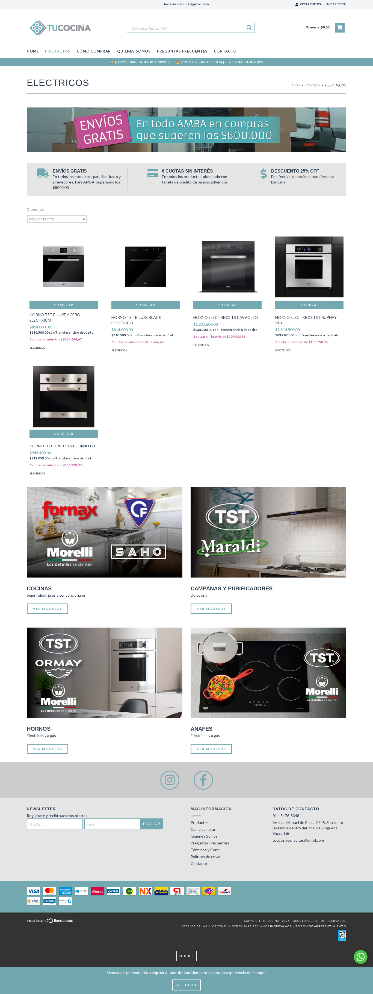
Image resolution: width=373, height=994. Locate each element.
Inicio (296, 85)
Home (33, 51)
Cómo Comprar (94, 51)
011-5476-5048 (286, 815)
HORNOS (312, 85)
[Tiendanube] (51, 922)
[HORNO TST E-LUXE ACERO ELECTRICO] (63, 267)
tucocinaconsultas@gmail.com (186, 4)
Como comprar (203, 829)
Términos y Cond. (205, 849)
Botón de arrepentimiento (320, 926)
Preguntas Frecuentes (182, 51)
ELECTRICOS (37, 347)
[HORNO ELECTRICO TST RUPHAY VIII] (309, 267)
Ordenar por (35, 209)
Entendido (186, 985)
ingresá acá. (281, 926)
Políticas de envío (205, 856)
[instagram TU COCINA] (169, 780)
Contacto (225, 51)
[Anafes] (268, 673)
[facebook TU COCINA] (203, 780)
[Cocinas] (104, 532)
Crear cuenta (311, 4)
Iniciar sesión (336, 4)
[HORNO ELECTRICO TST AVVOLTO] (227, 267)
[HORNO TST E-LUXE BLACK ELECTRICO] (145, 267)
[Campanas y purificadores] (268, 532)
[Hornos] (104, 673)
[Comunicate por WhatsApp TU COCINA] (361, 957)
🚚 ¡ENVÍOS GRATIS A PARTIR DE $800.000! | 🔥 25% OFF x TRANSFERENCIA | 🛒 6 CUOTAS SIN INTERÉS (186, 62)
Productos (57, 51)
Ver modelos (47, 609)
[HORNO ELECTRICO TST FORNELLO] (63, 395)
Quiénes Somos (134, 51)
